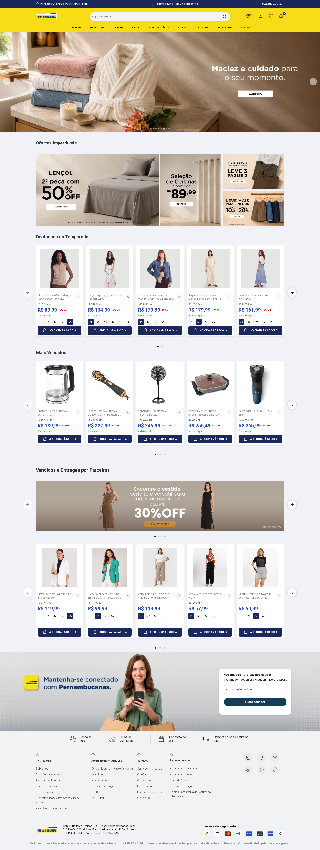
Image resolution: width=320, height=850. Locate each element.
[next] (292, 292)
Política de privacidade (183, 768)
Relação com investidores (51, 808)
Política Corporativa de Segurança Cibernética (190, 794)
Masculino (97, 27)
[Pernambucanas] (46, 15)
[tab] (151, 128)
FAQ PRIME (98, 798)
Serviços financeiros (149, 768)
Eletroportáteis (158, 27)
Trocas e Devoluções (104, 786)
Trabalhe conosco (47, 786)
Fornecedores (44, 792)
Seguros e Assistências (151, 792)
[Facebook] (261, 757)
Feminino (75, 27)
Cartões (142, 774)
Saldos (245, 27)
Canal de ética (178, 780)
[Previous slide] (6, 81)
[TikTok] (275, 769)
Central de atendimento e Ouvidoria (112, 768)
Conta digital (144, 780)
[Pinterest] (248, 769)
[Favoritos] (271, 16)
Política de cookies (181, 774)
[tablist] (160, 344)
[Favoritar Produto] (78, 296)
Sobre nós (42, 768)
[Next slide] (313, 81)
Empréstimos (145, 786)
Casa (135, 27)
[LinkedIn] (261, 769)
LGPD (94, 792)
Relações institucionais (50, 774)
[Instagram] (248, 757)
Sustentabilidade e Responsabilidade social (58, 800)
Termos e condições (182, 786)
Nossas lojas (99, 780)
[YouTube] (275, 757)
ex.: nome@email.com (240, 689)
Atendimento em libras (104, 774)
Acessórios (224, 27)
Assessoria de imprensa (50, 780)
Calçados (202, 27)
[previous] (28, 292)
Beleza (182, 27)
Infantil (118, 27)
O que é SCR (144, 798)
